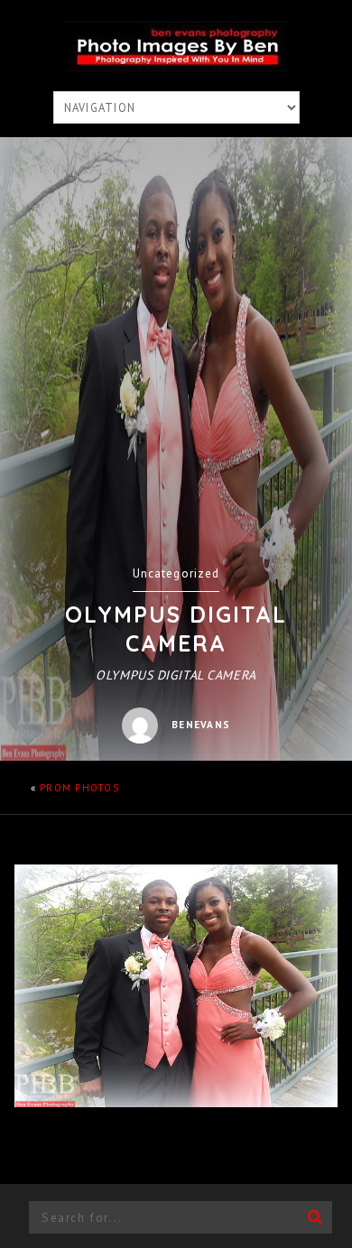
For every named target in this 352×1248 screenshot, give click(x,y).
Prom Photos (79, 787)
